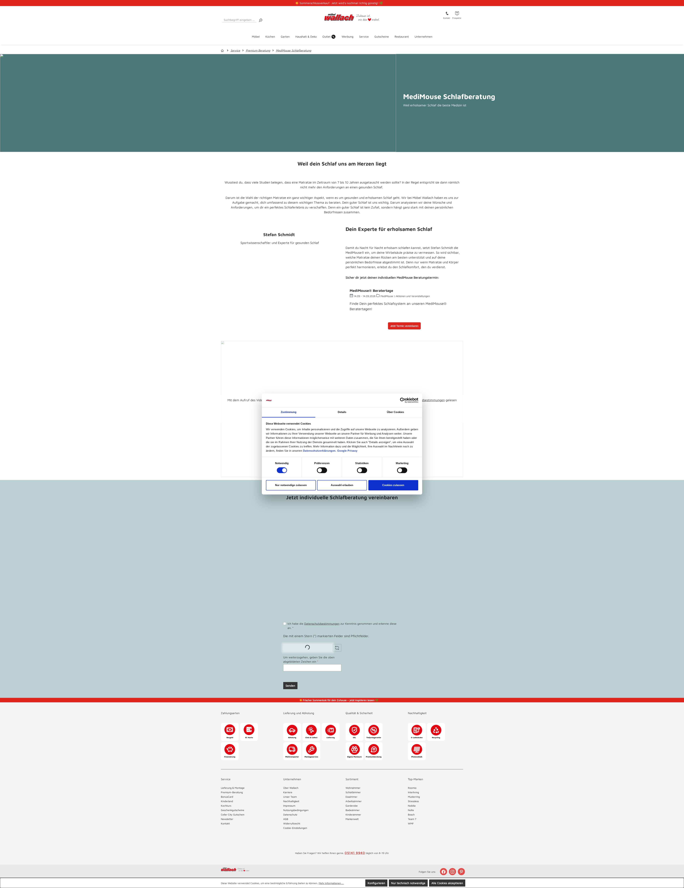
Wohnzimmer (353, 787)
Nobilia (412, 805)
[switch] (322, 470)
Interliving (413, 792)
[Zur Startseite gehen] (342, 17)
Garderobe (352, 805)
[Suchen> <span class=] (260, 20)
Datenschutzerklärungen (319, 450)
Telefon (289, 533)
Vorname (330, 518)
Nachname (371, 518)
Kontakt (225, 823)
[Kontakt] (447, 13)
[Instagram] (453, 871)
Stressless (413, 801)
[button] (248, 709)
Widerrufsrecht (291, 823)
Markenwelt (352, 818)
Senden (290, 685)
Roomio (412, 787)
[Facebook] (444, 871)
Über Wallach (290, 787)
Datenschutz (290, 814)
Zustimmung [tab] (289, 412)
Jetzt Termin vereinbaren (404, 325)
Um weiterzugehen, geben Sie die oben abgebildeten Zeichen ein (309, 659)
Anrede (287, 518)
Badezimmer (353, 810)
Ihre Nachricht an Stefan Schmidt (305, 600)
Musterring (414, 796)
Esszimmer (351, 796)
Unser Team (290, 796)
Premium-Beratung (232, 792)
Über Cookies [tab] (395, 412)
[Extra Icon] (462, 871)
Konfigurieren (376, 883)
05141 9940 (355, 853)
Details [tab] (342, 412)
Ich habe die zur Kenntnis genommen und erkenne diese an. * (342, 625)
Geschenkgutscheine (232, 810)
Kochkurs (226, 805)
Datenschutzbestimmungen (425, 400)
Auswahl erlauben (342, 485)
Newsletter (227, 818)
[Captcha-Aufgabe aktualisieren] (337, 648)
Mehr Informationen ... (331, 883)
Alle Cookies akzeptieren (447, 883)
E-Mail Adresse (294, 549)
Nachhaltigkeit (291, 801)
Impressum (289, 805)
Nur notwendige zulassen (291, 485)
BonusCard (227, 796)
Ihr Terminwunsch (294, 564)
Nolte (411, 810)
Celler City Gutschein (232, 814)
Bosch (411, 814)
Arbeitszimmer (354, 801)
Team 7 (412, 818)
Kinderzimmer (353, 814)
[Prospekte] (457, 13)
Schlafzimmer (353, 792)
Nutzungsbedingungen (296, 810)
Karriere (287, 792)
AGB (285, 818)
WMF (411, 823)
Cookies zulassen (393, 485)
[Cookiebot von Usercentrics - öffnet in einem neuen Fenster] (402, 400)
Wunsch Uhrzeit (341, 580)
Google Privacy (347, 450)
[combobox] (239, 19)
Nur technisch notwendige (408, 883)
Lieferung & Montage (233, 787)
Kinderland (227, 801)
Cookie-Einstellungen (295, 827)
